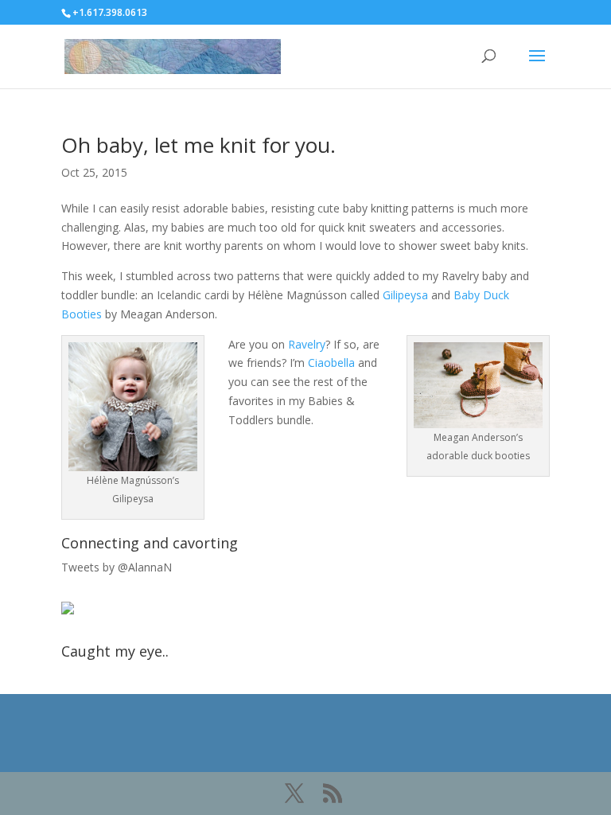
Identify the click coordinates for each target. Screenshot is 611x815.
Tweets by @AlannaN (116, 567)
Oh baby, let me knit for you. (198, 145)
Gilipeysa (405, 294)
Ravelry (306, 344)
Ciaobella (331, 362)
